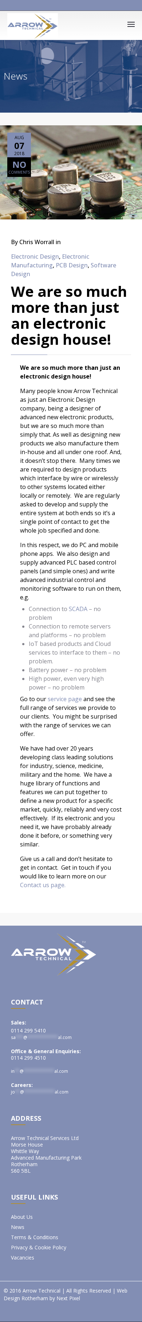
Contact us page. (43, 885)
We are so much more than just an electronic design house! (69, 315)
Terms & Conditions (34, 1237)
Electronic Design (35, 256)
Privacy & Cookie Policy (38, 1247)
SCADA (78, 609)
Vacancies (22, 1257)
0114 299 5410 (28, 1030)
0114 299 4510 (28, 1058)
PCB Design (72, 265)
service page (65, 699)
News (17, 1227)
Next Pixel (68, 1298)
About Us (22, 1217)
